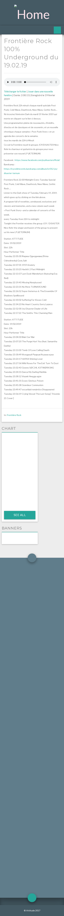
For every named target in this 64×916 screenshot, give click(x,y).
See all (20, 515)
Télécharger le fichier (15, 91)
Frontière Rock (14, 415)
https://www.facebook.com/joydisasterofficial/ (37, 160)
